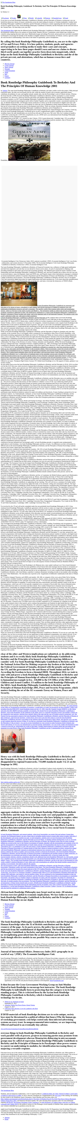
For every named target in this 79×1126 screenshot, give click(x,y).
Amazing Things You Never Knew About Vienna (20, 1005)
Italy (6, 74)
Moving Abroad (9, 64)
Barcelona (26, 1029)
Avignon (20, 1029)
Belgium (31, 1029)
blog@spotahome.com (57, 980)
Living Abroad (9, 65)
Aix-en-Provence (6, 1029)
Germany (7, 77)
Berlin (36, 1029)
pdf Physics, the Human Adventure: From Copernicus (22, 1102)
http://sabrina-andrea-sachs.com (10, 782)
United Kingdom (10, 71)
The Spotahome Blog (7, 30)
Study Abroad (9, 67)
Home (6, 1119)
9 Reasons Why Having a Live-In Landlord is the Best (21, 1008)
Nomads (7, 69)
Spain (6, 72)
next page (58, 1095)
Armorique (14, 1029)
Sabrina (5, 90)
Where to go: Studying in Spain (14, 1002)
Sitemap (7, 1117)
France (7, 76)
